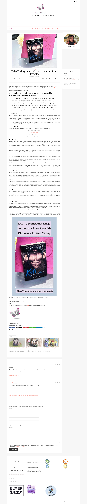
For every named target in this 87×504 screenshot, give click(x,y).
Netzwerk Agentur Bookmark (17, 89)
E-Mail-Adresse (12, 414)
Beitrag (74, 79)
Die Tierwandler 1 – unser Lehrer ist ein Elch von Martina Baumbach (50, 348)
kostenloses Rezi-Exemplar (42, 69)
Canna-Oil (74, 81)
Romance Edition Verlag (55, 87)
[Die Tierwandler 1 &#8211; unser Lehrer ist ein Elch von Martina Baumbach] (51, 342)
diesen (67, 77)
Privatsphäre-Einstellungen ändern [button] (15, 473)
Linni (10, 364)
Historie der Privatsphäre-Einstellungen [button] (14, 477)
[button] (12, 327)
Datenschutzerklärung (20, 446)
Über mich (30, 28)
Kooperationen (46, 28)
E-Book (33, 128)
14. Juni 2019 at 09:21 (12, 365)
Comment (10, 427)
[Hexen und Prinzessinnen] (43, 15)
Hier (9, 305)
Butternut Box (68, 79)
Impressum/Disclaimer (13, 465)
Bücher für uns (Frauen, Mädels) (27, 69)
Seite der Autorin (34, 132)
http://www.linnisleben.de (14, 375)
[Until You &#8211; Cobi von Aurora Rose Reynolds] (34, 342)
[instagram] (76, 1)
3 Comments (37, 76)
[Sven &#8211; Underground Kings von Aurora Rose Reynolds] (17, 342)
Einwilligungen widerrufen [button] (14, 481)
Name (10, 408)
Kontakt (37, 28)
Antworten (57, 364)
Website (10, 419)
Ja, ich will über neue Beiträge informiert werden (19, 425)
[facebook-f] (74, 1)
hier (28, 305)
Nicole (13, 382)
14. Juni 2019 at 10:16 (15, 383)
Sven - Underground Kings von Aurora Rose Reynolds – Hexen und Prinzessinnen (23, 395)
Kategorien (55, 28)
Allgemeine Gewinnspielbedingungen (16, 470)
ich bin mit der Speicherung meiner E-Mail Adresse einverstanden (71, 57)
